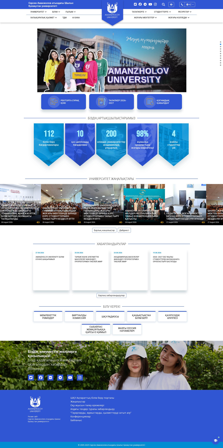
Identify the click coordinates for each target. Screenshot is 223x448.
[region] (111, 53)
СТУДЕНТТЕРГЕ (161, 12)
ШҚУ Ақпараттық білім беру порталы (92, 397)
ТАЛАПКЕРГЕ (138, 12)
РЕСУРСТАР (183, 12)
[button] (220, 42)
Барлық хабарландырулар (111, 295)
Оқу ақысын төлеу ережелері (87, 405)
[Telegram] (145, 4)
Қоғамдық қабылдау (163, 101)
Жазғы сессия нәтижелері (127, 329)
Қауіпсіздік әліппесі (172, 316)
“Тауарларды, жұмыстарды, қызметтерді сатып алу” (100, 412)
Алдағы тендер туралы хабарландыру (92, 409)
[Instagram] (155, 4)
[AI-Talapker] (215, 440)
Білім (55, 12)
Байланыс (76, 420)
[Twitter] (135, 4)
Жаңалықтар (77, 401)
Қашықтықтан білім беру (141, 316)
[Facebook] (140, 4)
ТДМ (64, 17)
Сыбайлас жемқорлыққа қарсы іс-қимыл (96, 329)
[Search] (163, 4)
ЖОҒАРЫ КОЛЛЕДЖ (177, 17)
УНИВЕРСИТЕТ (37, 12)
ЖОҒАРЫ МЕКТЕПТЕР (144, 17)
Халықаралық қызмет (42, 17)
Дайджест (124, 230)
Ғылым (69, 12)
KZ (190, 4)
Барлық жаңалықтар (104, 230)
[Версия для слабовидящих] (171, 4)
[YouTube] (150, 4)
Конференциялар (80, 416)
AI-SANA (76, 17)
